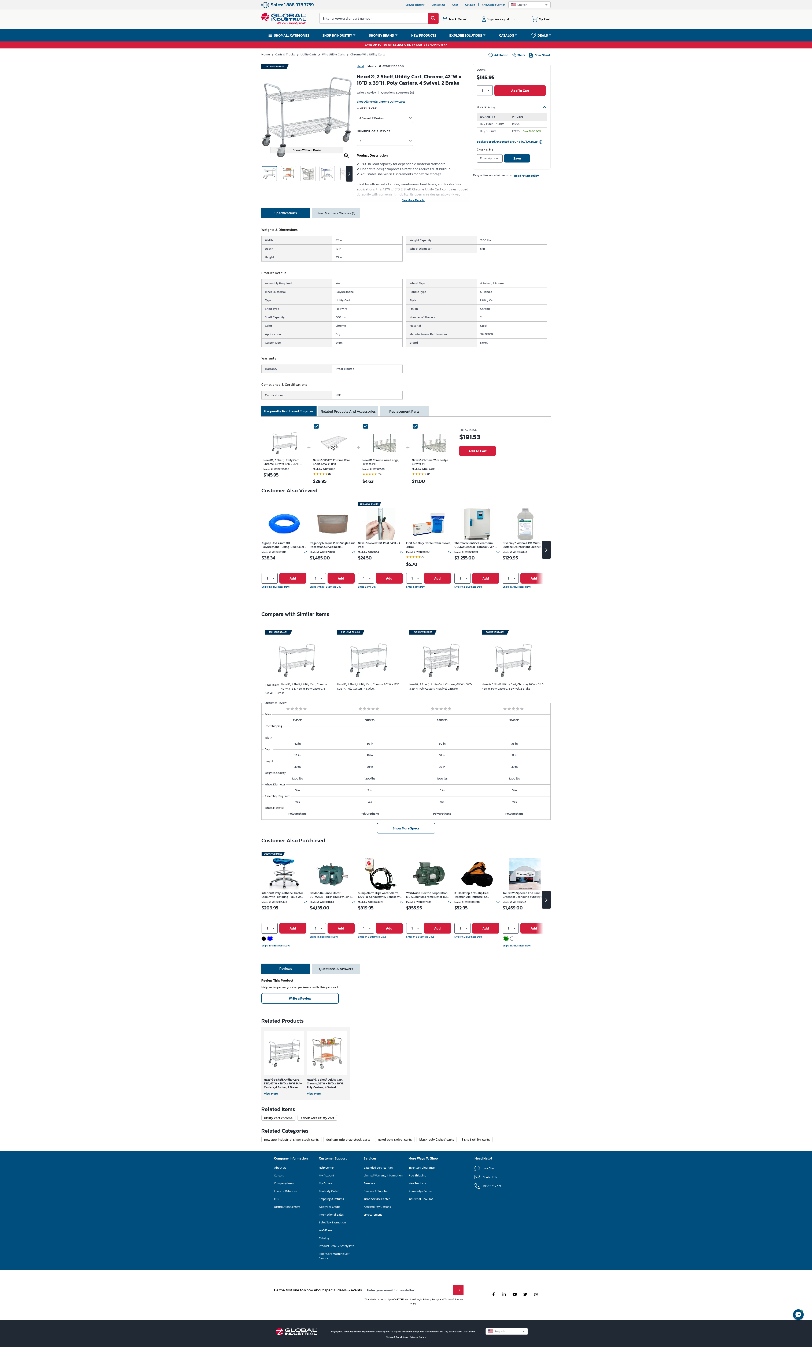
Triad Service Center (377, 1199)
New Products (417, 1183)
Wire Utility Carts (333, 54)
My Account (326, 1175)
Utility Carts (308, 54)
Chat (455, 5)
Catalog (470, 5)
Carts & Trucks (285, 54)
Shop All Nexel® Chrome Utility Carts (381, 101)
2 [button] (360, 140)
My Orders (325, 1183)
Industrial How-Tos (421, 1199)
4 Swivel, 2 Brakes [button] (371, 118)
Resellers (369, 1183)
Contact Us (438, 5)
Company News (284, 1183)
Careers (279, 1175)
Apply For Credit (329, 1207)
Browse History (415, 5)
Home (265, 54)
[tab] (285, 213)
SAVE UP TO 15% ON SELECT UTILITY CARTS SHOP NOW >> (406, 45)
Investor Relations (285, 1191)
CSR (276, 1199)
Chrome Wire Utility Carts (367, 54)
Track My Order (329, 1191)
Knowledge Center (493, 5)
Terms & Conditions (397, 1337)
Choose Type (525, 874)
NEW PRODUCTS (423, 35)
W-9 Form (325, 1230)
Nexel (360, 66)
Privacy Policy (431, 1299)
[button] (529, 5)
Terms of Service (453, 1299)
